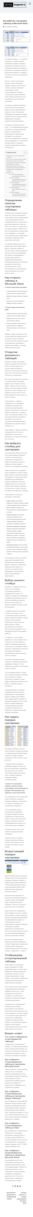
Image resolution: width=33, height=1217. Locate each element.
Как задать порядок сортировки (15, 166)
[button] (24, 153)
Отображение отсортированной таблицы (15, 170)
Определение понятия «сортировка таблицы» (16, 156)
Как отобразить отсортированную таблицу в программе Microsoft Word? (19, 194)
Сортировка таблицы (11, 27)
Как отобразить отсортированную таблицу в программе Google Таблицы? (19, 184)
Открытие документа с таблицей (15, 161)
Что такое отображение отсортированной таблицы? (19, 175)
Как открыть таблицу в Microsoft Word (16, 159)
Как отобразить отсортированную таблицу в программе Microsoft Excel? (19, 179)
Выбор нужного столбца (13, 164)
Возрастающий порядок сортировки (16, 167)
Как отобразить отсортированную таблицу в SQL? (19, 189)
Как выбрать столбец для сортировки (16, 162)
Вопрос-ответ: (10, 173)
